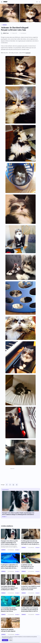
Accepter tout (5, 640)
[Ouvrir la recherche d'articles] (39, 2)
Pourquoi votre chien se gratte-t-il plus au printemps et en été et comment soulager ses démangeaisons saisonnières (9, 543)
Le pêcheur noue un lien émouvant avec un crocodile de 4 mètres (27, 566)
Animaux (4, 24)
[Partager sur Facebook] (6, 484)
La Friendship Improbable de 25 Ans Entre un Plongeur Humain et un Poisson (9, 609)
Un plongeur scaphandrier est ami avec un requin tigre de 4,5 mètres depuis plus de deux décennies (9, 567)
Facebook (27, 52)
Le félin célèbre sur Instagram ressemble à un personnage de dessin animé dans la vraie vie (29, 609)
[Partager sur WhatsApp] (16, 484)
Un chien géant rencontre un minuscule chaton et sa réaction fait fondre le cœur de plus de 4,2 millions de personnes (30, 543)
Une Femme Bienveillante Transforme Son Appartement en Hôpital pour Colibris (9, 587)
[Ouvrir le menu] (1, 2)
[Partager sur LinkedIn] (13, 484)
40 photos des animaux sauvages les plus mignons (8, 630)
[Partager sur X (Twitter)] (10, 484)
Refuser (10, 640)
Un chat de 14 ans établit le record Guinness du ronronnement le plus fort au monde (30, 587)
